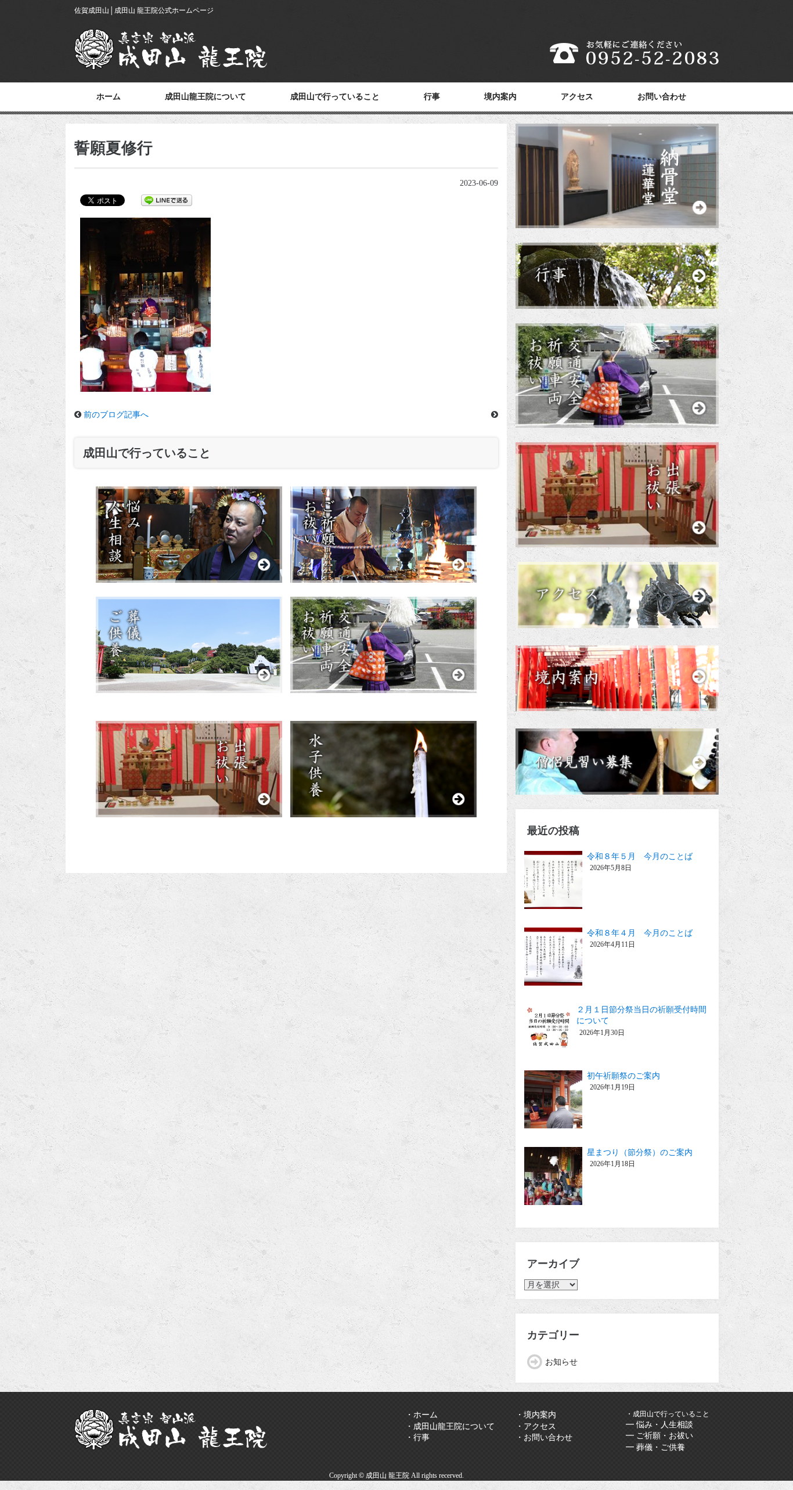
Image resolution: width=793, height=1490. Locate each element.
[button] (145, 305)
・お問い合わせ (544, 1437)
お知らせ (561, 1362)
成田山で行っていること (335, 96)
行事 (432, 96)
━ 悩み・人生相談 (659, 1424)
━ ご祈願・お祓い (659, 1435)
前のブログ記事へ (116, 414)
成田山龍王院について (205, 96)
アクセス (577, 96)
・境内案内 (536, 1414)
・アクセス (536, 1426)
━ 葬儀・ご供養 (655, 1447)
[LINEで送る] (166, 199)
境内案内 (500, 96)
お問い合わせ (661, 96)
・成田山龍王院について (450, 1426)
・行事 (417, 1437)
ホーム (108, 96)
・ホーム (421, 1414)
